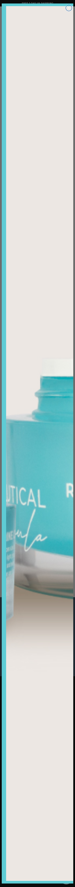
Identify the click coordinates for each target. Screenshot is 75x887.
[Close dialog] (69, 8)
